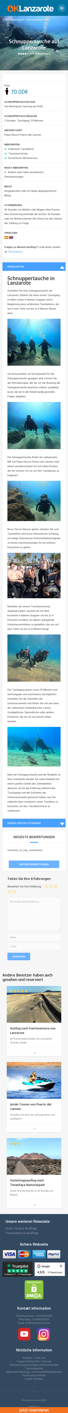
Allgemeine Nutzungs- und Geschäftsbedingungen (34, 1371)
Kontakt (27, 1357)
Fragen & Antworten (28, 1361)
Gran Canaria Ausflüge (21, 1228)
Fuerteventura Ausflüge (22, 1233)
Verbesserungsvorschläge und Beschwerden (34, 1364)
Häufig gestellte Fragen (24, 823)
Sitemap (46, 1361)
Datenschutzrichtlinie (34, 1375)
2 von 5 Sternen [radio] (51, 886)
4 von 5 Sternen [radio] (9, 891)
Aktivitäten (18, 19)
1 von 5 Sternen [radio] (46, 886)
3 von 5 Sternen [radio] (55, 886)
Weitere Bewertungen (34, 864)
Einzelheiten (15, 266)
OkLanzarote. (15, 251)
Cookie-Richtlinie (34, 1378)
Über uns (40, 1357)
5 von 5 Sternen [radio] (14, 891)
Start (5, 19)
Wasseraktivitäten (38, 19)
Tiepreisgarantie (34, 1368)
